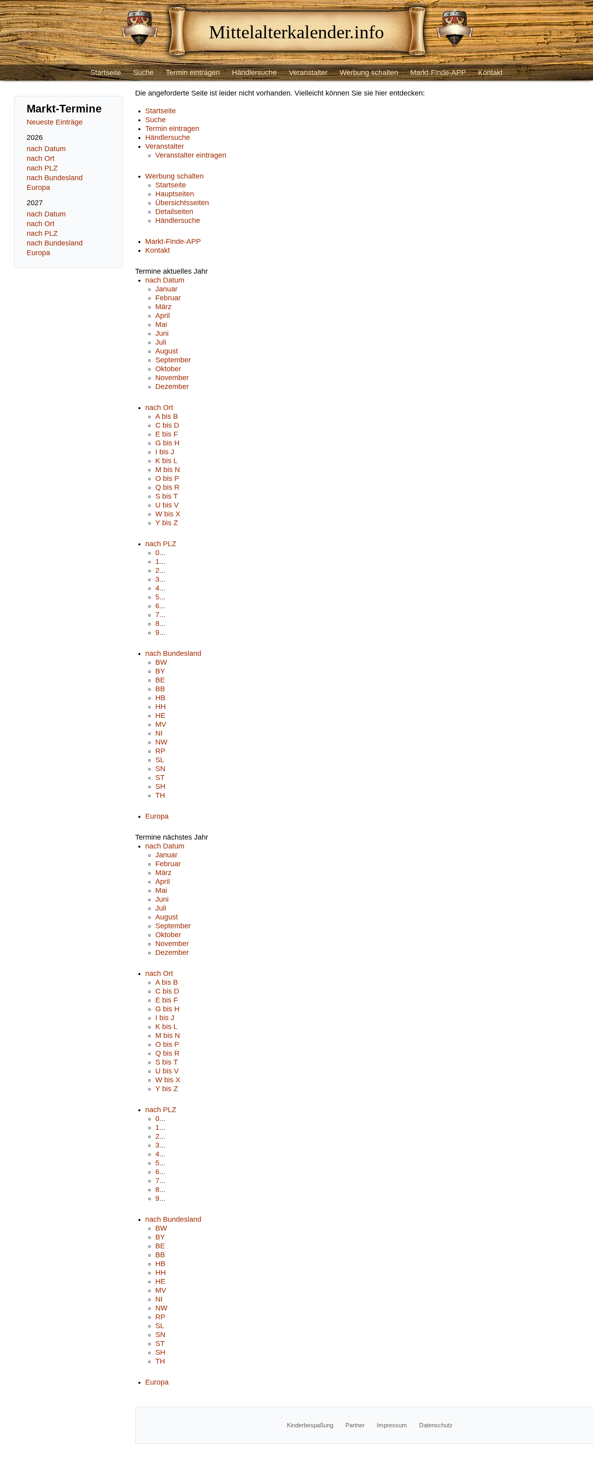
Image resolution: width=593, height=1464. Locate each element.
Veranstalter (308, 73)
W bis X (167, 514)
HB (160, 698)
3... (160, 579)
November (172, 378)
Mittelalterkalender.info (296, 32)
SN (160, 769)
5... (160, 597)
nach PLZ (42, 168)
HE (160, 715)
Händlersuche (254, 73)
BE (160, 680)
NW (161, 742)
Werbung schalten (369, 73)
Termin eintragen (193, 73)
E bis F (166, 434)
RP (160, 751)
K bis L (166, 461)
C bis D (167, 425)
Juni (162, 333)
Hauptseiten (174, 194)
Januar (166, 289)
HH (160, 707)
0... (160, 553)
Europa (38, 187)
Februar (168, 298)
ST (160, 778)
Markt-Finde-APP (438, 73)
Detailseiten (174, 212)
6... (160, 606)
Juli (160, 342)
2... (160, 570)
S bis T (166, 496)
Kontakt (490, 73)
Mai (161, 324)
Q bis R (167, 487)
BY (160, 671)
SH (160, 786)
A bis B (166, 416)
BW (161, 662)
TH (160, 795)
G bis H (167, 443)
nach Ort (40, 158)
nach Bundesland (55, 178)
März (163, 307)
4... (160, 588)
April (162, 316)
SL (159, 760)
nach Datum (46, 149)
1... (160, 561)
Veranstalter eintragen (190, 155)
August (166, 351)
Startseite (105, 73)
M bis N (167, 470)
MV (160, 724)
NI (159, 733)
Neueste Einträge (55, 122)
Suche (143, 73)
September (173, 360)
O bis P (167, 478)
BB (160, 689)
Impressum (392, 1425)
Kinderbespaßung (310, 1425)
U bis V (167, 505)
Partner (355, 1425)
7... (160, 615)
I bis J (164, 452)
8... (160, 624)
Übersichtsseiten (182, 203)
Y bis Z (166, 523)
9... (160, 632)
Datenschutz (436, 1425)
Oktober (168, 369)
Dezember (172, 387)
